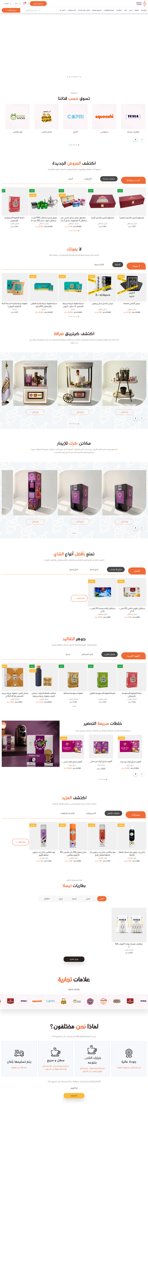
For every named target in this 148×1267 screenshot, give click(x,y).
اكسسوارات (72, 10)
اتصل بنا (62, 10)
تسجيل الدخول (38, 3)
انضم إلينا (74, 1096)
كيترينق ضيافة (96, 10)
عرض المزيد (74, 959)
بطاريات (119, 10)
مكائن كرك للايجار (84, 10)
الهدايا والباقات (109, 10)
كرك (125, 10)
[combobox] (15, 3)
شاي (130, 10)
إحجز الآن (124, 412)
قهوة (137, 10)
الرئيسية (143, 10)
